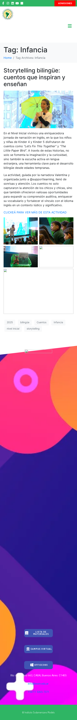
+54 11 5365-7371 (38, 692)
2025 (10, 322)
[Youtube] (17, 3)
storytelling (33, 328)
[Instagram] (7, 3)
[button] (65, 3)
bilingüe (24, 322)
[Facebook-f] (3, 3)
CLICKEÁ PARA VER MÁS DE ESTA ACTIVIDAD (35, 212)
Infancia (58, 322)
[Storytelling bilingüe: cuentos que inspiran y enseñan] (38, 109)
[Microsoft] (21, 3)
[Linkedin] (12, 3)
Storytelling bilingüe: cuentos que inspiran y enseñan (34, 77)
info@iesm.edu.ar (38, 683)
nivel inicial (13, 328)
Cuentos (41, 322)
